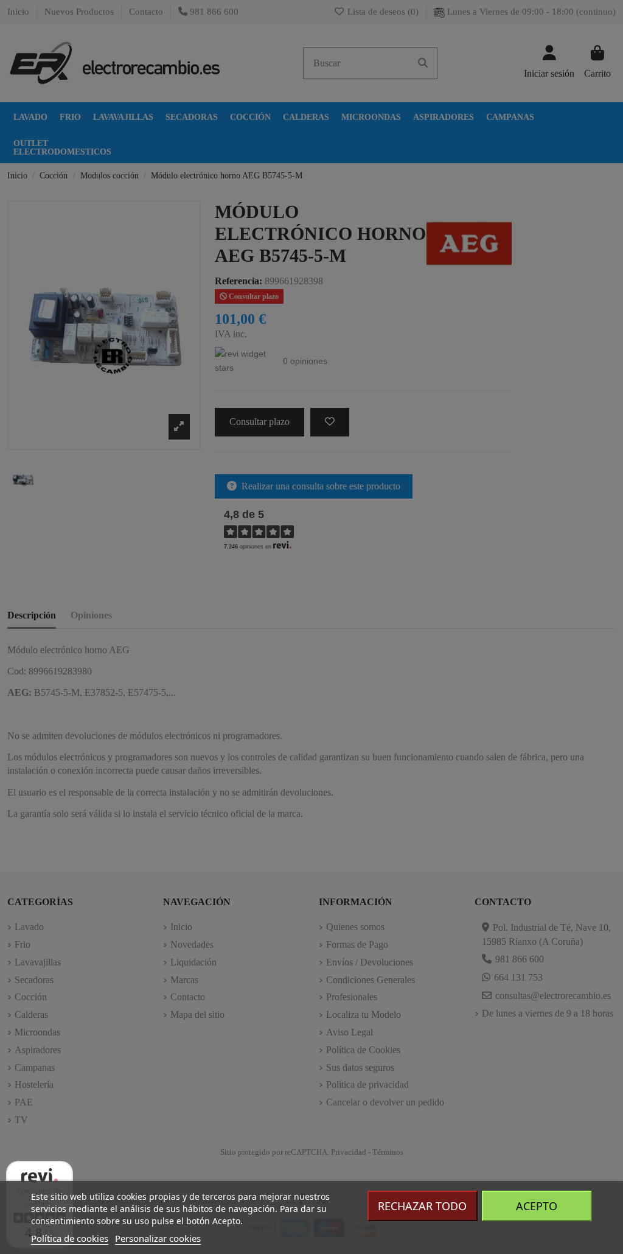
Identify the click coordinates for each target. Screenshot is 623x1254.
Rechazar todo (422, 1206)
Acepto (536, 1206)
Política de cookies (69, 1238)
